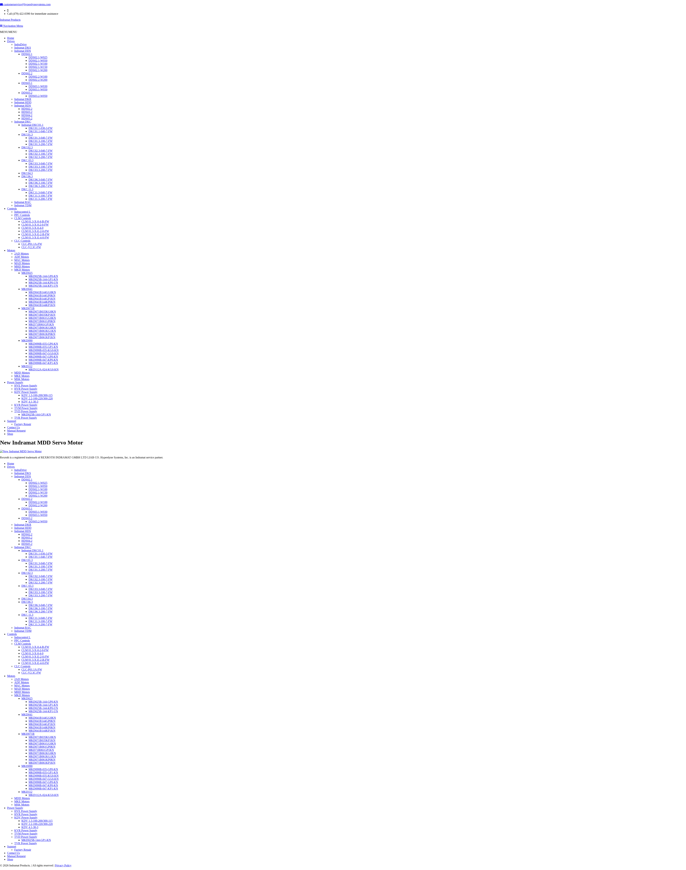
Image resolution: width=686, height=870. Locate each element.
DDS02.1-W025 (38, 57)
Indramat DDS (22, 50)
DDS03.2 (26, 92)
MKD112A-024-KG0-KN (44, 369)
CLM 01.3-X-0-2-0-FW (35, 224)
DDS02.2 (26, 73)
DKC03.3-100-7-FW (41, 166)
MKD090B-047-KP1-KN (43, 363)
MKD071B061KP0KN (42, 334)
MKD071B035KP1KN (42, 314)
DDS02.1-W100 (38, 63)
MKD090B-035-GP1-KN (43, 346)
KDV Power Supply (26, 392)
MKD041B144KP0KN (42, 301)
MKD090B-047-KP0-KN (43, 359)
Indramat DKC (22, 121)
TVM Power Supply (26, 408)
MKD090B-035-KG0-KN (44, 350)
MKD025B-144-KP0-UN (43, 282)
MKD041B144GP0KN (42, 295)
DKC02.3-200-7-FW (41, 157)
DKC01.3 (27, 134)
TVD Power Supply (25, 411)
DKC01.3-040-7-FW (41, 137)
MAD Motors (22, 263)
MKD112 (26, 366)
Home (10, 38)
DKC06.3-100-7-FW (41, 182)
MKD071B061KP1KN (42, 337)
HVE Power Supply (25, 385)
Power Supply (15, 382)
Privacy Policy (63, 865)
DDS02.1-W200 (38, 70)
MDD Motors (22, 372)
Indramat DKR (22, 99)
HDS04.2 (26, 115)
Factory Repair (22, 424)
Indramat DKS (22, 47)
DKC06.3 (27, 176)
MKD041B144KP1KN (42, 305)
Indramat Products (10, 19)
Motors (11, 250)
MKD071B (27, 308)
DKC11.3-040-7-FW (40, 192)
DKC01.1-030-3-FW (41, 128)
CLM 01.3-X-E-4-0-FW (35, 237)
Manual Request (16, 430)
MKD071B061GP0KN (42, 321)
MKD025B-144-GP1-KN (43, 279)
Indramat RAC (22, 202)
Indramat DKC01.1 (32, 124)
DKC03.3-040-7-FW (41, 163)
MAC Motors (22, 260)
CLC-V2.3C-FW (31, 247)
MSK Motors (21, 379)
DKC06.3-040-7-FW (41, 179)
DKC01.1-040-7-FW (41, 131)
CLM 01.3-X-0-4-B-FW (35, 221)
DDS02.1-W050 (38, 60)
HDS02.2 (26, 108)
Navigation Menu (13, 25)
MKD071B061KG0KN (42, 327)
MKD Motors (22, 269)
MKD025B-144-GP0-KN (43, 276)
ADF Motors (21, 256)
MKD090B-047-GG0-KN (44, 353)
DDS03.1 (26, 83)
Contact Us (13, 427)
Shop (10, 433)
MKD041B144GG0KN (42, 292)
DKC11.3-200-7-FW (40, 198)
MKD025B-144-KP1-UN (43, 285)
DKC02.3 (27, 147)
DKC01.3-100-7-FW (41, 140)
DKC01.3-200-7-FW (41, 144)
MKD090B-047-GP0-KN (43, 356)
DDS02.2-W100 (38, 76)
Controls (12, 208)
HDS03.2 (26, 112)
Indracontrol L (22, 211)
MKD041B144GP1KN (42, 298)
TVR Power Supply (25, 417)
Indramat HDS (22, 105)
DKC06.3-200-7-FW (41, 186)
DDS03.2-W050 (38, 95)
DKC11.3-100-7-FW (40, 195)
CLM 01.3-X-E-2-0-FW (35, 231)
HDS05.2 (26, 118)
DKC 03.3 (27, 160)
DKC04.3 (27, 173)
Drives (11, 41)
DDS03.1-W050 (38, 89)
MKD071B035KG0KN (42, 311)
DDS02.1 (26, 54)
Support (11, 420)
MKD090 (27, 340)
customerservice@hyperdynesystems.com (27, 4)
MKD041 (27, 289)
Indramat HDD (22, 102)
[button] (8, 31)
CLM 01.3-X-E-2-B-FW (35, 234)
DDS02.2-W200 (38, 79)
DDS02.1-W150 (38, 66)
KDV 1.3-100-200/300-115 (37, 395)
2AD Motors (21, 253)
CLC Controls (22, 240)
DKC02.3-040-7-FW (41, 150)
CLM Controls (22, 218)
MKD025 (27, 272)
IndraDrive (20, 44)
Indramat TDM (22, 205)
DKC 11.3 (27, 189)
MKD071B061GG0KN (42, 318)
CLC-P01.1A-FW (31, 243)
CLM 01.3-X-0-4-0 (32, 227)
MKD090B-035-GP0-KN (43, 343)
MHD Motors (22, 266)
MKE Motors (21, 375)
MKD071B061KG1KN (42, 330)
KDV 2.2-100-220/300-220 (37, 398)
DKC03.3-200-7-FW (41, 169)
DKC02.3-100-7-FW (41, 153)
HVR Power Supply (25, 388)
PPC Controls (22, 215)
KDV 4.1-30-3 (29, 401)
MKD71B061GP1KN (41, 324)
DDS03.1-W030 (38, 86)
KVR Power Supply (25, 404)
